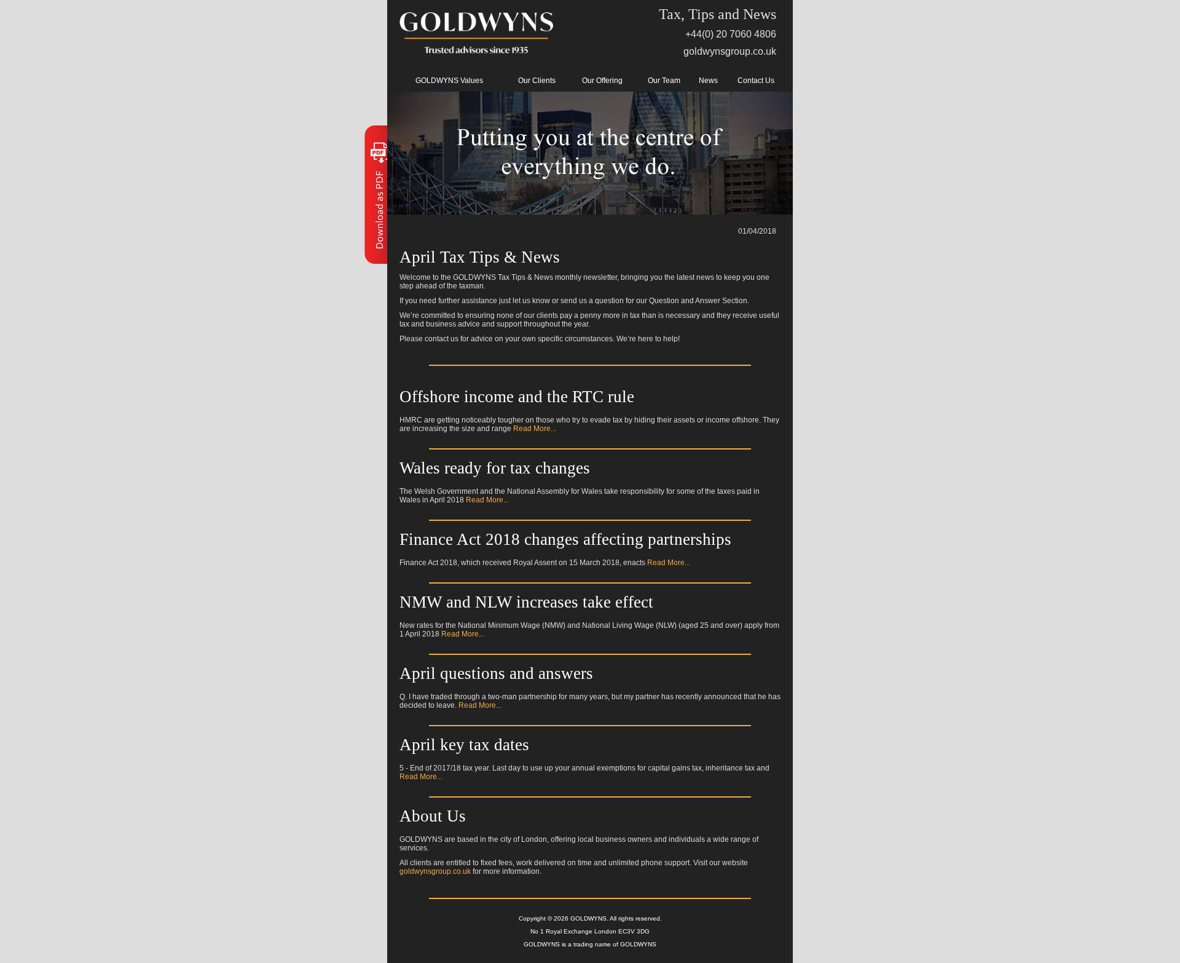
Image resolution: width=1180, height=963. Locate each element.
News (708, 80)
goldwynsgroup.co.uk (729, 51)
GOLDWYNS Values (449, 80)
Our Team (664, 80)
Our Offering (602, 80)
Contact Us (756, 80)
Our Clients (537, 80)
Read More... (534, 428)
